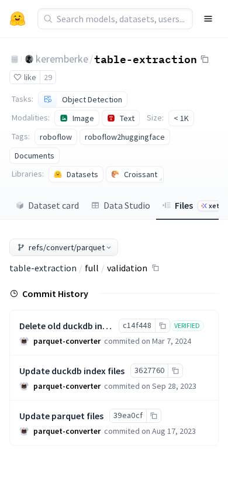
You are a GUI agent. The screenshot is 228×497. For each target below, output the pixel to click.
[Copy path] (155, 267)
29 (48, 77)
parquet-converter (67, 341)
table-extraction (145, 58)
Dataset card (53, 205)
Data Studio (126, 205)
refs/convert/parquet (67, 247)
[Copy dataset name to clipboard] (205, 59)
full (92, 268)
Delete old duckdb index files (77, 326)
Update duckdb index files (72, 371)
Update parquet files (61, 416)
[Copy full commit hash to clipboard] (162, 325)
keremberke (62, 58)
